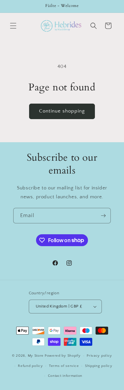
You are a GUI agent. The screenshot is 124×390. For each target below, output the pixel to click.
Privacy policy (99, 356)
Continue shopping (62, 111)
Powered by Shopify (63, 356)
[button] (13, 25)
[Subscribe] (103, 215)
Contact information (65, 376)
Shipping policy (98, 366)
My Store (36, 356)
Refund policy (30, 366)
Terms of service (64, 366)
